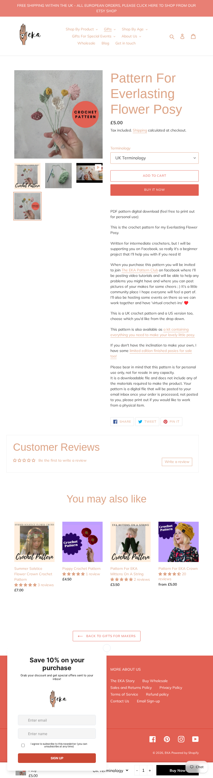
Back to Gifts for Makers (110, 636)
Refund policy (157, 694)
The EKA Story (122, 680)
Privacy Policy (170, 687)
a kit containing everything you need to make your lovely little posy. (152, 332)
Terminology (120, 148)
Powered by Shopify (185, 753)
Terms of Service (124, 694)
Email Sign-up (148, 701)
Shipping (140, 130)
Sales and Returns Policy (131, 687)
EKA (167, 753)
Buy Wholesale (155, 680)
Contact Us (119, 701)
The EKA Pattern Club (140, 270)
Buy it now (154, 190)
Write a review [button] (177, 461)
